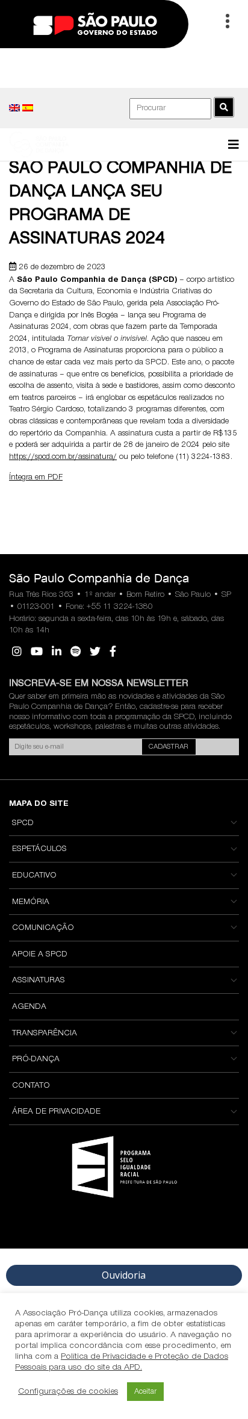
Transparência (44, 1033)
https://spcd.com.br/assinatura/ (63, 457)
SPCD (23, 823)
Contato (31, 1086)
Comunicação (43, 928)
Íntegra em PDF (36, 477)
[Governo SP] (95, 23)
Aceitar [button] (145, 1391)
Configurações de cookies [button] (68, 1392)
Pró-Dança (36, 1059)
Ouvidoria (124, 1275)
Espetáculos (39, 849)
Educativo (34, 875)
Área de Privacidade (56, 1111)
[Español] (27, 107)
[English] (14, 107)
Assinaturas (38, 980)
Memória (30, 902)
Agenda (29, 1007)
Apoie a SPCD (39, 954)
